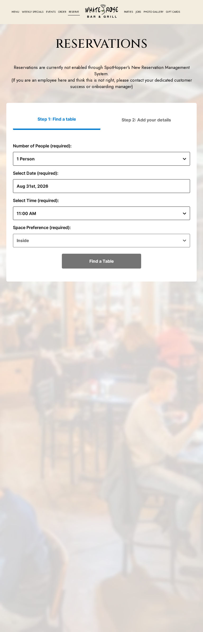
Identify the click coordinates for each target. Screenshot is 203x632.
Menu (15, 12)
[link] (101, 11)
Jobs (138, 12)
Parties (128, 12)
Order (62, 12)
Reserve (74, 12)
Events (51, 12)
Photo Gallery (153, 12)
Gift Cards (173, 12)
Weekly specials (32, 12)
